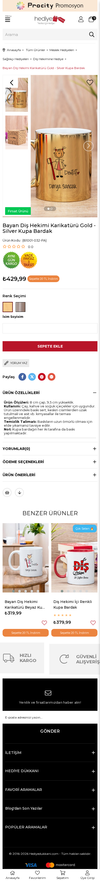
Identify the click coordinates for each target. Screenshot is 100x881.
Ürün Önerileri (19, 475)
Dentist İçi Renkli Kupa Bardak (69, 604)
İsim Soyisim (13, 317)
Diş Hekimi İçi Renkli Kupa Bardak (24, 604)
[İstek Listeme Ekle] (7, 492)
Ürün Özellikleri (21, 392)
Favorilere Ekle (44, 623)
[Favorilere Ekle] (90, 83)
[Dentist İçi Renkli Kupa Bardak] (74, 557)
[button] (48, 208)
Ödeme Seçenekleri (23, 461)
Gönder (50, 731)
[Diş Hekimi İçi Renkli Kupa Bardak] (26, 557)
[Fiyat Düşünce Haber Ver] (19, 492)
